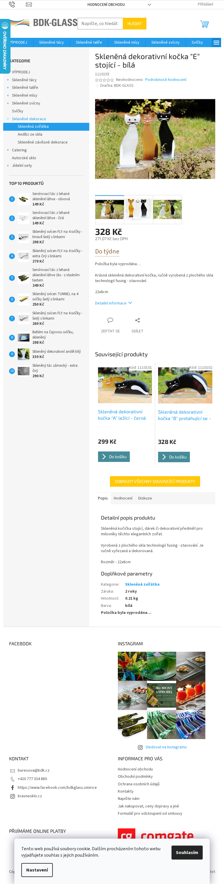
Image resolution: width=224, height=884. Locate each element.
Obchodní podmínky (135, 777)
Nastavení (37, 870)
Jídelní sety (22, 166)
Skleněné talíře (25, 88)
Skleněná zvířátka (33, 127)
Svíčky (17, 111)
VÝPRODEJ (21, 72)
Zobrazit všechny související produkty (155, 481)
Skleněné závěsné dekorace (43, 142)
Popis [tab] (103, 498)
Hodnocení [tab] (123, 498)
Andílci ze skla (30, 134)
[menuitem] (18, 42)
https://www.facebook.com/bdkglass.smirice (57, 788)
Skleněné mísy (24, 95)
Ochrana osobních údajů (139, 784)
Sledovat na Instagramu (166, 747)
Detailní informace (111, 303)
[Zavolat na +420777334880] (17, 4)
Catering (19, 150)
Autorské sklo (24, 158)
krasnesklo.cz (30, 796)
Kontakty (126, 791)
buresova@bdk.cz (34, 770)
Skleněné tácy (24, 80)
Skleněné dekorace (29, 119)
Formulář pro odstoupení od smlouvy (150, 813)
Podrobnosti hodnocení (165, 80)
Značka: (117, 85)
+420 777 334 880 (32, 779)
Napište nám (128, 799)
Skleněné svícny (26, 103)
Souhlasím (187, 852)
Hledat (134, 23)
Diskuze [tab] (145, 498)
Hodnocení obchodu (106, 4)
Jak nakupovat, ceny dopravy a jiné (148, 806)
